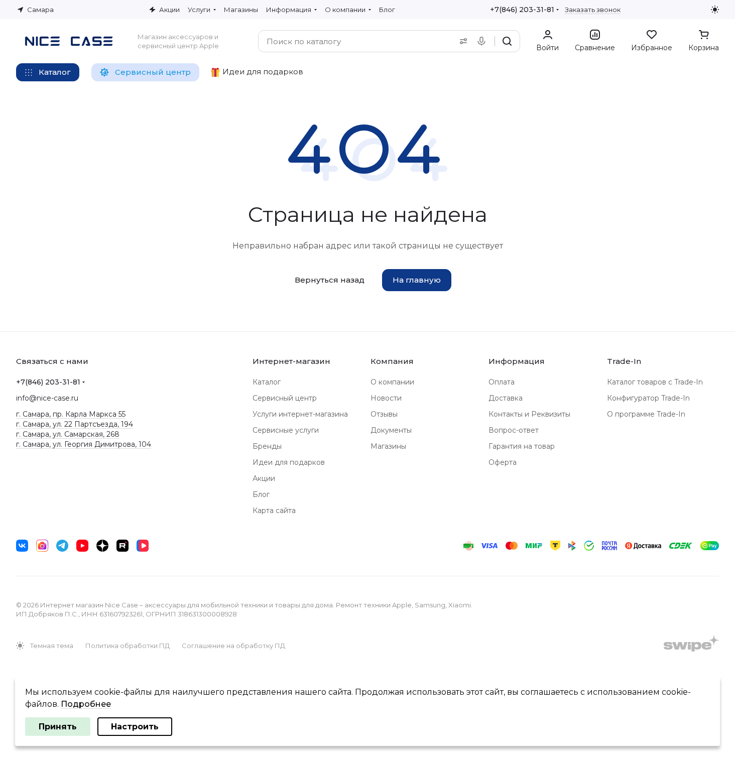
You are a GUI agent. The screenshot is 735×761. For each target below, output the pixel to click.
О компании (392, 382)
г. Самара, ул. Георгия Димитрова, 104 (83, 444)
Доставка (505, 398)
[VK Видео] (143, 546)
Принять (58, 726)
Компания (392, 361)
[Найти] (507, 41)
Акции (264, 478)
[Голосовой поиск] (483, 41)
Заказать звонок (593, 10)
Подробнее (86, 704)
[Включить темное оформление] (715, 10)
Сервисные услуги (286, 430)
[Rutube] (122, 546)
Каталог (267, 382)
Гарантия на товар (521, 446)
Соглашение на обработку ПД (233, 646)
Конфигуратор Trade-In (648, 398)
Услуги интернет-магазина (300, 414)
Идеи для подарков (289, 462)
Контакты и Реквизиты (529, 414)
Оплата (501, 382)
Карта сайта (274, 510)
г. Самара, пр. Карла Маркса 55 (71, 414)
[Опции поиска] (461, 41)
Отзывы (384, 414)
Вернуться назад (329, 280)
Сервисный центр (285, 398)
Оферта (502, 462)
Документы (391, 430)
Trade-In (624, 361)
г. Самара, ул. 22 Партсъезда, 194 (74, 424)
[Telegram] (62, 546)
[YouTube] (82, 546)
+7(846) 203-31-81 (522, 9)
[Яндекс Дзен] (102, 546)
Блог (261, 494)
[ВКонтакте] (22, 546)
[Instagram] (42, 546)
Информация (516, 361)
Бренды (267, 446)
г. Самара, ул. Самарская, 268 (67, 434)
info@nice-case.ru (47, 398)
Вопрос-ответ (513, 430)
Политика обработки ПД (127, 646)
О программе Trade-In (646, 414)
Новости (386, 398)
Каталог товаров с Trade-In (655, 382)
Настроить (135, 726)
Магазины (388, 446)
